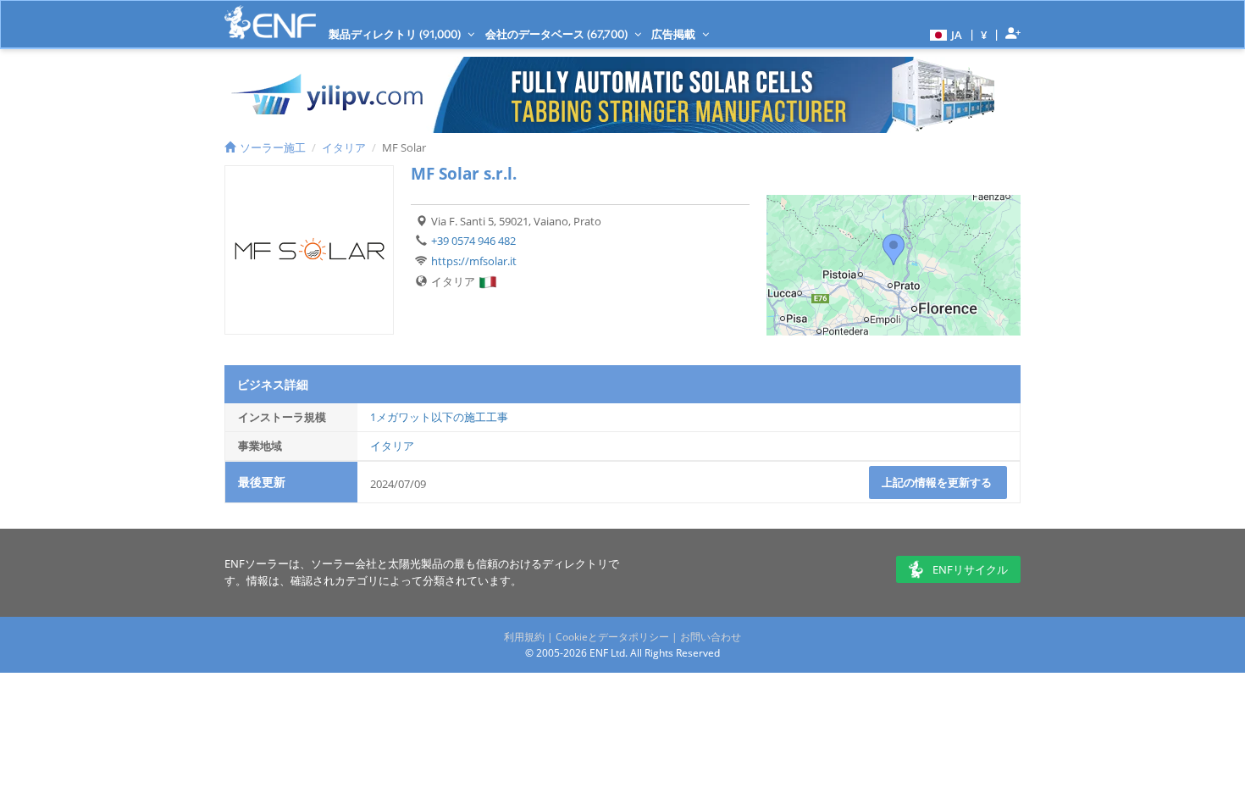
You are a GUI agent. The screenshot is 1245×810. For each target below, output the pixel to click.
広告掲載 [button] (674, 34)
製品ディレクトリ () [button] (396, 34)
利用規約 (524, 637)
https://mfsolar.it (474, 261)
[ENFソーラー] (270, 22)
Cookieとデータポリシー (612, 637)
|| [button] (984, 34)
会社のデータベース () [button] (557, 34)
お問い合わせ (710, 637)
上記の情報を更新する (938, 482)
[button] (944, 34)
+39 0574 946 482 (473, 240)
